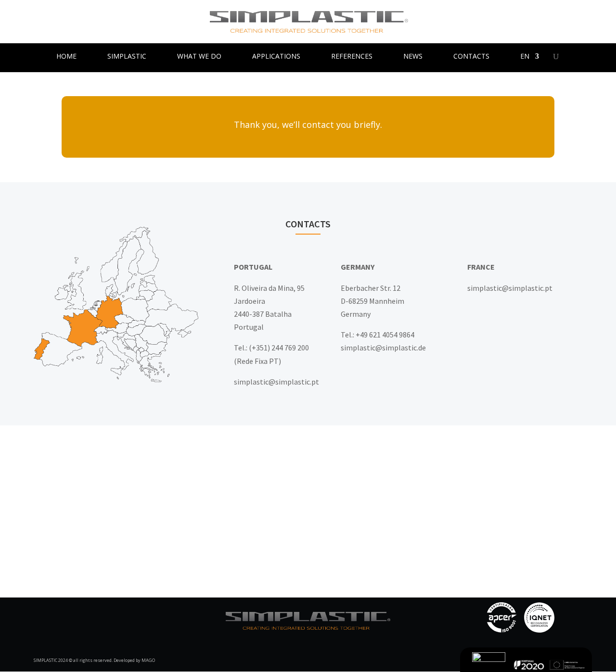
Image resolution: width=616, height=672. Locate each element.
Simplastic (126, 57)
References (351, 57)
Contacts (471, 57)
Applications (276, 57)
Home (66, 57)
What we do (199, 57)
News (413, 57)
